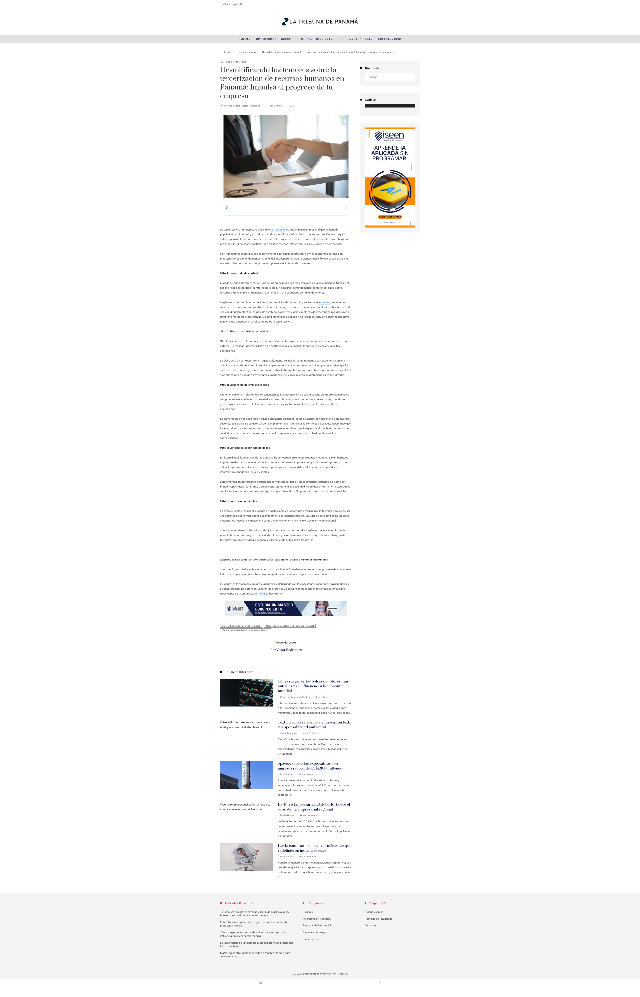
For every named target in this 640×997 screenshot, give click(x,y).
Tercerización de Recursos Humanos (241, 625)
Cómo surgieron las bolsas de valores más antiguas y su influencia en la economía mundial (313, 686)
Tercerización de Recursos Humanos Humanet (290, 625)
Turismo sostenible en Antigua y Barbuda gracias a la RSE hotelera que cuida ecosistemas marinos (255, 913)
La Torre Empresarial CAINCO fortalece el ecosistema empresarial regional (314, 807)
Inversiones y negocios (233, 62)
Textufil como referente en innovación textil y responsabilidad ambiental (314, 725)
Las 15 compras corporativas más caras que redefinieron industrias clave (314, 848)
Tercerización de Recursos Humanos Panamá (246, 630)
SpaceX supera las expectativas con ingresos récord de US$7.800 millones (310, 766)
